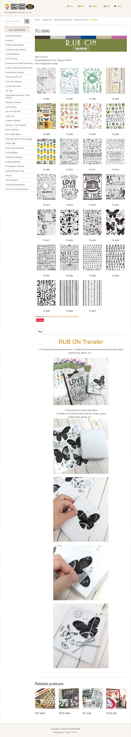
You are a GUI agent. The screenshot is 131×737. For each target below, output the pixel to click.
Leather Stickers (13, 120)
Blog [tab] (40, 331)
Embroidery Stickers (14, 72)
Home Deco (10, 106)
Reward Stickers (13, 161)
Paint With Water (13, 134)
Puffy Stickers (11, 152)
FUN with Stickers (13, 81)
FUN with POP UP (13, 76)
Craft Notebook (12, 53)
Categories (47, 19)
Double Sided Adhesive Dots (18, 67)
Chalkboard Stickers (14, 44)
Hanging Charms (13, 102)
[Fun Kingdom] (19, 5)
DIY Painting (11, 58)
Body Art (9, 40)
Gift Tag (8, 90)
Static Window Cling (14, 170)
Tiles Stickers (11, 180)
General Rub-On (81, 19)
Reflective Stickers (14, 157)
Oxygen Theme (70, 732)
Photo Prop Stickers (14, 148)
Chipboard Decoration (15, 49)
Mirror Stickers (12, 129)
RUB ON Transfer (81, 341)
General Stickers (13, 86)
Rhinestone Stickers (14, 166)
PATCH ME (10, 143)
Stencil (8, 175)
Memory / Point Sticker (15, 125)
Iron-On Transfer (13, 111)
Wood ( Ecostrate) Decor (16, 189)
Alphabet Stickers (13, 35)
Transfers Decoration (15, 184)
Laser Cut (9, 116)
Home (37, 19)
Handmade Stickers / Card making (17, 96)
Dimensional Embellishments (19, 63)
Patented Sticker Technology (18, 138)
